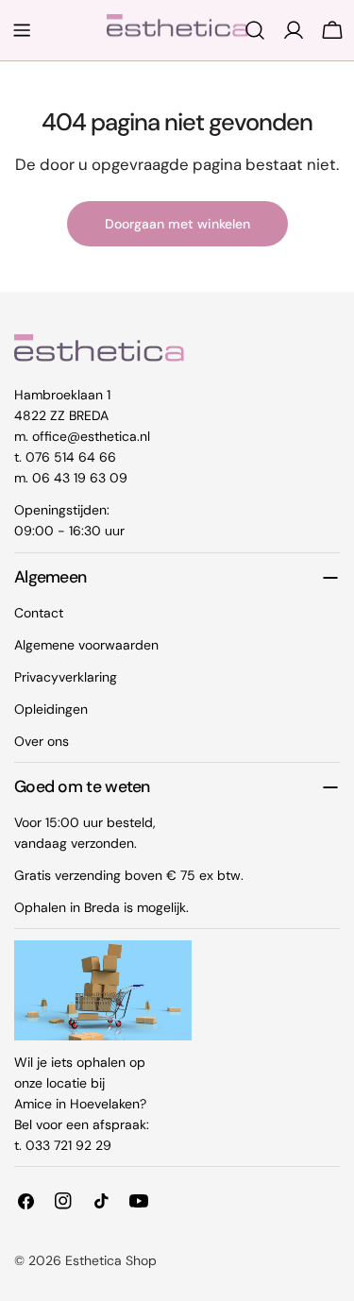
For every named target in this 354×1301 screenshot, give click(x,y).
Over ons (41, 741)
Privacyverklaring (65, 676)
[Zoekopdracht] (255, 30)
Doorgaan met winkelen (177, 223)
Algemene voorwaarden (86, 644)
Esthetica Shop (111, 1260)
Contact (38, 612)
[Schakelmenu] (22, 30)
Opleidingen (51, 709)
